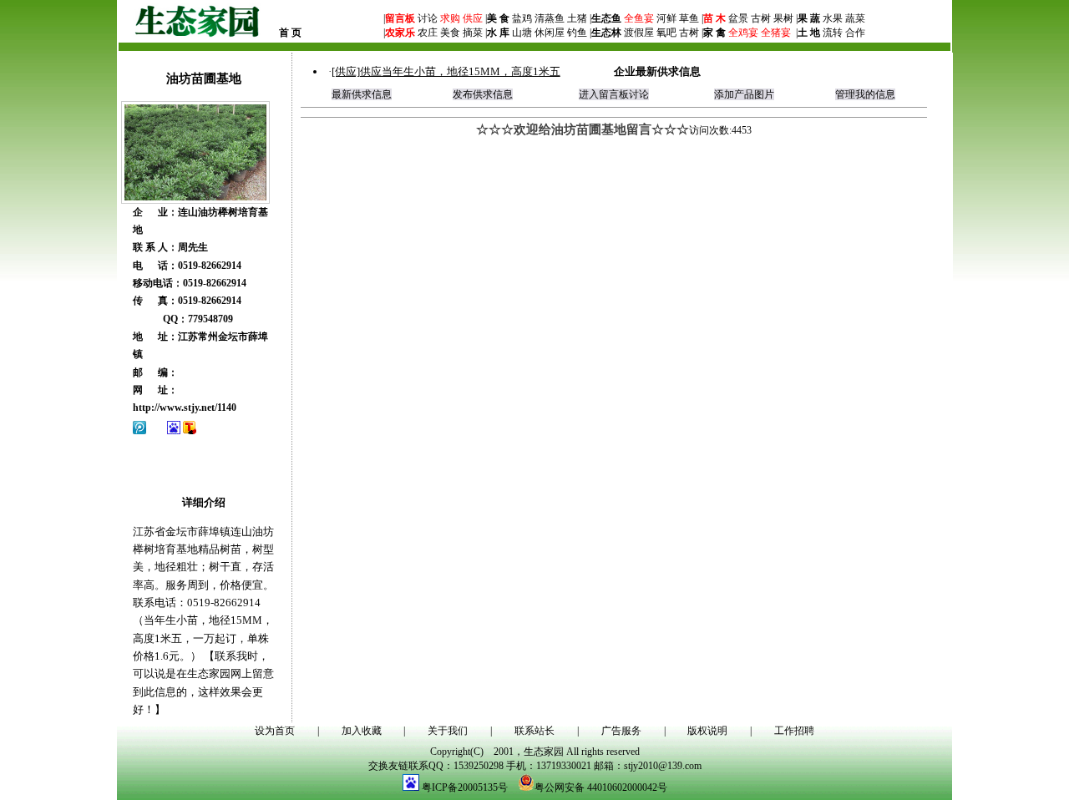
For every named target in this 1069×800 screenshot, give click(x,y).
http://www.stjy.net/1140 (184, 407)
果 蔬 (809, 18)
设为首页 (275, 731)
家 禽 (714, 32)
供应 (471, 18)
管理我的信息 (865, 94)
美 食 (498, 18)
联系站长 (534, 731)
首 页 (290, 32)
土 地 (809, 32)
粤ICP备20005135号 (465, 787)
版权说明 (707, 731)
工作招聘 (794, 731)
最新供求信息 (362, 94)
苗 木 (714, 18)
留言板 (400, 18)
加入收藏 (362, 731)
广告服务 (621, 731)
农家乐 (400, 32)
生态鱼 (606, 18)
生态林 (606, 32)
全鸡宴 (743, 32)
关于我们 (448, 731)
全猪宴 (776, 32)
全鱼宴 (639, 18)
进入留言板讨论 (614, 94)
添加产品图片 (744, 94)
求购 (449, 18)
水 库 (498, 32)
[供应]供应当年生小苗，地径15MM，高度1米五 (446, 71)
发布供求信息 (483, 94)
